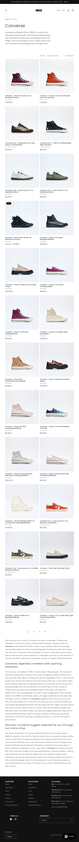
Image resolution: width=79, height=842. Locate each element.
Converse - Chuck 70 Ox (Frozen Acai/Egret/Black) (51, 285)
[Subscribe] (71, 820)
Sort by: (42, 56)
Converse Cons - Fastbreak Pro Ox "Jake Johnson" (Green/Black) (20, 144)
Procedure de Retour (11, 805)
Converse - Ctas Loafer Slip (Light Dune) (54, 568)
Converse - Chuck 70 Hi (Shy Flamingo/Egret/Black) (15, 427)
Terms (7, 791)
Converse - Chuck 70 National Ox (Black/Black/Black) (17, 616)
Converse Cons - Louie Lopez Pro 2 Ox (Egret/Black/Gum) (19, 191)
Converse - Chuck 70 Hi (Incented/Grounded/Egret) (15, 380)
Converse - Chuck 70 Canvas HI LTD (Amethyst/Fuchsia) (18, 96)
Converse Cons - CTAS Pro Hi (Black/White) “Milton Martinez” (55, 144)
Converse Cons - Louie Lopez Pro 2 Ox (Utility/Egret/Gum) (54, 191)
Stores (7, 784)
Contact (7, 794)
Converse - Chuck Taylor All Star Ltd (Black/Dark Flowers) (18, 238)
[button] (6, 10)
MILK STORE (58, 835)
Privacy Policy (9, 801)
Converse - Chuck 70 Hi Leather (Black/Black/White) (51, 238)
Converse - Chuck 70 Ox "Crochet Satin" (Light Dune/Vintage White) (56, 616)
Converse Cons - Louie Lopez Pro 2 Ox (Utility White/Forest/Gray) (21, 569)
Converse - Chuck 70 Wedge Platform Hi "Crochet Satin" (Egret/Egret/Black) (20, 522)
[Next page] (50, 631)
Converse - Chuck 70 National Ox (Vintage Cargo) (20, 285)
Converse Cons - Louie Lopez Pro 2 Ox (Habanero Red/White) (54, 522)
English (9, 836)
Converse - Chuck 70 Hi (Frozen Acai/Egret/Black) (16, 333)
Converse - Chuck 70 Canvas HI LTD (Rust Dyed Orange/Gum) (55, 96)
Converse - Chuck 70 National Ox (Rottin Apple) (54, 380)
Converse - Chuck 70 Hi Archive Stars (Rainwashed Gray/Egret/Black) (18, 475)
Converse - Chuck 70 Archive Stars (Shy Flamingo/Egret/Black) (54, 475)
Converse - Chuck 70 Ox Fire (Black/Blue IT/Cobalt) (54, 427)
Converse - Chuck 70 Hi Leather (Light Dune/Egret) (53, 333)
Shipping (8, 798)
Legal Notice (9, 787)
